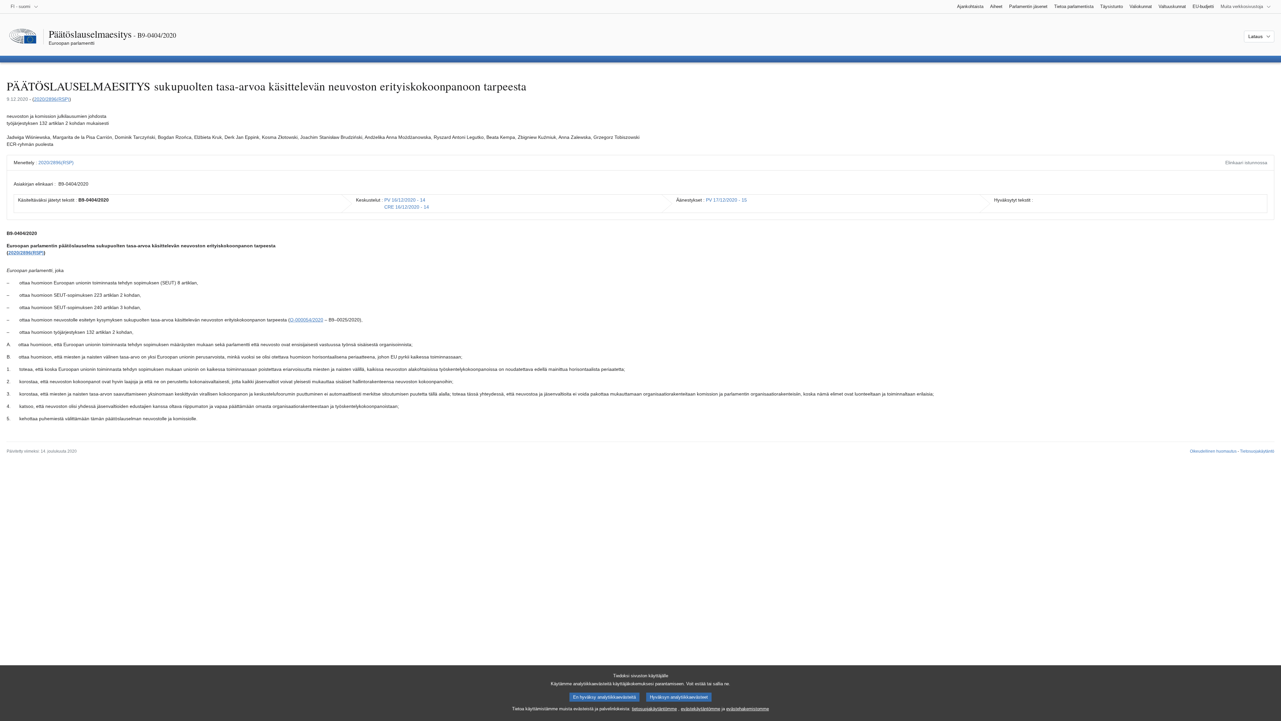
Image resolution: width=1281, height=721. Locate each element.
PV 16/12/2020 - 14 (404, 200)
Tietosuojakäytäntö (1257, 451)
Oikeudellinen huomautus (1213, 451)
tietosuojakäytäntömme (654, 708)
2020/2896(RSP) (51, 99)
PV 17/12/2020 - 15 (726, 200)
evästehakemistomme (747, 708)
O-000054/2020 (306, 319)
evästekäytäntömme (700, 708)
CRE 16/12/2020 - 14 (406, 207)
